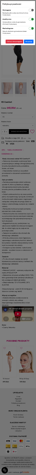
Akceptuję (28, 41)
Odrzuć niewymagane (14, 41)
